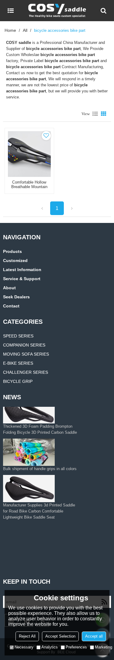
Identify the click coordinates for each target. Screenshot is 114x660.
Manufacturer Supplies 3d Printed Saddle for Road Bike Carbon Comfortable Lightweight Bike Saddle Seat (39, 513)
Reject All (27, 636)
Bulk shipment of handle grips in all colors (40, 470)
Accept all (94, 636)
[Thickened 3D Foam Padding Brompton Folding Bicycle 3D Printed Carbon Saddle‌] (41, 411)
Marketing (103, 647)
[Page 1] (42, 208)
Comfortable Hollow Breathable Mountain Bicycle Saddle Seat (29, 187)
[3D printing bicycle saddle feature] (32, 538)
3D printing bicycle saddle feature (32, 555)
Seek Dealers (16, 296)
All (25, 30)
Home (10, 30)
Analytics (49, 647)
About (9, 287)
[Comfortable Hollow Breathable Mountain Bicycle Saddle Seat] (29, 154)
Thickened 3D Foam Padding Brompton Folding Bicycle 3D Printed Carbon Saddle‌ (40, 431)
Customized (15, 260)
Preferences (76, 647)
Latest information (22, 269)
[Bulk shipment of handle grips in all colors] (40, 454)
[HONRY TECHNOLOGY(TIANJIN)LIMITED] (57, 10)
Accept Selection (60, 636)
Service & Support (21, 278)
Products (12, 251)
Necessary (24, 647)
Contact (11, 305)
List (95, 113)
